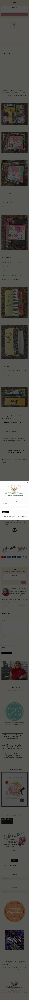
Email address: (5, 507)
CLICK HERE (13, 516)
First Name (4, 503)
